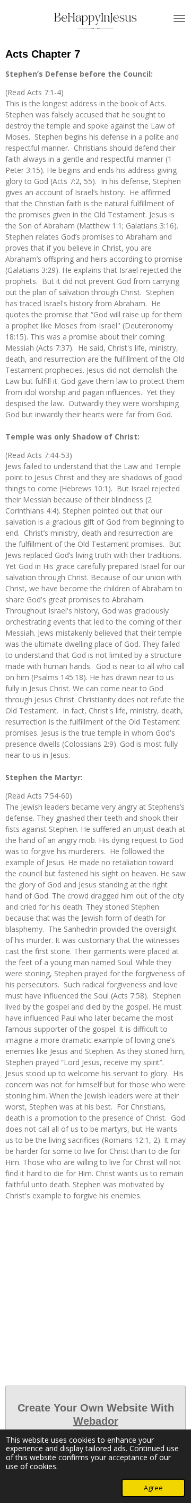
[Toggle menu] (179, 18)
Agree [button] (153, 1487)
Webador (95, 1421)
